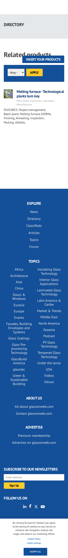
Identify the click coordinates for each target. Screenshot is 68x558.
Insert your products (43, 59)
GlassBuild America (19, 361)
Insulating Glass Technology (49, 271)
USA (49, 369)
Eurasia (19, 305)
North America (49, 323)
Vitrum (49, 382)
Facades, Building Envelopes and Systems (19, 328)
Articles (34, 233)
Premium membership (34, 435)
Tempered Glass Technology (49, 354)
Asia (19, 282)
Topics (34, 240)
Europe (19, 311)
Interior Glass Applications (49, 281)
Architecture (19, 276)
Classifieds (34, 225)
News (34, 212)
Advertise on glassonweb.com (34, 442)
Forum (34, 246)
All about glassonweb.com (34, 406)
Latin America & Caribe (49, 302)
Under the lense (49, 363)
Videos (49, 375)
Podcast (49, 336)
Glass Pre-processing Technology (19, 348)
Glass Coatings (19, 338)
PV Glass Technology (49, 344)
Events (19, 317)
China (19, 288)
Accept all (35, 551)
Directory (34, 219)
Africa (19, 269)
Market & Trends (49, 311)
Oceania (49, 330)
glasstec (19, 369)
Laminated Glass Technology (49, 292)
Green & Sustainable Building (19, 379)
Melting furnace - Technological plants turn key (40, 93)
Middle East (49, 317)
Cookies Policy (34, 539)
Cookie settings (34, 543)
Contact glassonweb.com (34, 413)
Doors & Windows (19, 297)
